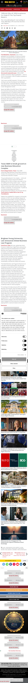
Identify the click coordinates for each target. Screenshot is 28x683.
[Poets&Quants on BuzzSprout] (7, 564)
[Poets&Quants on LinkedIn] (21, 564)
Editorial (5, 672)
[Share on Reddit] (15, 28)
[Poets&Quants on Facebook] (10, 564)
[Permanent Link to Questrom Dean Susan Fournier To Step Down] (14, 424)
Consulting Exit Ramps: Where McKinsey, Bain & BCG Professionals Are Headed (13, 468)
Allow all (14, 359)
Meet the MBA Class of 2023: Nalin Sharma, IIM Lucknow (7, 554)
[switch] (24, 341)
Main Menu (9, 9)
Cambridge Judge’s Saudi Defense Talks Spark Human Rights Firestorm (13, 415)
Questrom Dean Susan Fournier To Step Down (13, 432)
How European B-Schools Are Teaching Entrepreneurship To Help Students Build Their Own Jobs (13, 379)
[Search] (26, 568)
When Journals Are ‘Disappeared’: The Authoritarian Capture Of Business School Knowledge (12, 542)
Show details (21, 354)
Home (2, 9)
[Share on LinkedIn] (10, 28)
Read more (4, 123)
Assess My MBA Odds (14, 599)
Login (24, 560)
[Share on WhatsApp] (12, 28)
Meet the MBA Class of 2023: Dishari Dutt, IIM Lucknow (19, 554)
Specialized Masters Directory (14, 590)
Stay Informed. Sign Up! (10, 560)
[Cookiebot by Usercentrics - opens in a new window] (20, 314)
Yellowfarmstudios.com (17, 676)
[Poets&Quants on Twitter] (3, 564)
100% (7, 547)
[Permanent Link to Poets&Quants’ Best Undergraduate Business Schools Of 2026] (14, 389)
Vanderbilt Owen (16, 549)
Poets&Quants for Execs (19, 663)
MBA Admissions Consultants (14, 596)
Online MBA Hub (14, 587)
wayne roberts (23, 549)
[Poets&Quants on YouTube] (17, 564)
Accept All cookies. (9, 109)
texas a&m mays (8, 549)
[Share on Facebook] (2, 28)
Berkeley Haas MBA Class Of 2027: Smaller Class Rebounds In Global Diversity (13, 504)
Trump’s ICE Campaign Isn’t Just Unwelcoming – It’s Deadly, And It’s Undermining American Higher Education (13, 450)
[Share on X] (5, 28)
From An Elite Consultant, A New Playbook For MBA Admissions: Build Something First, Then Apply (13, 523)
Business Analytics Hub (14, 593)
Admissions (17, 9)
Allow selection (14, 363)
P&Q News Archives (13, 670)
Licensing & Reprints (5, 671)
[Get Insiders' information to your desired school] (14, 622)
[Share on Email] (7, 28)
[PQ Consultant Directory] (14, 650)
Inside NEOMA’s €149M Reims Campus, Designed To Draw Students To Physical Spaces (13, 486)
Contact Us (12, 672)
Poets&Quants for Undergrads (10, 665)
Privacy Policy (22, 670)
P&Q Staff (5, 25)
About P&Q (4, 670)
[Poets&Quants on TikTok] (24, 564)
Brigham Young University (14, 547)
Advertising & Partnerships (19, 671)
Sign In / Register (20, 672)
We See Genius (16, 666)
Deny (14, 368)
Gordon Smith (14, 548)
